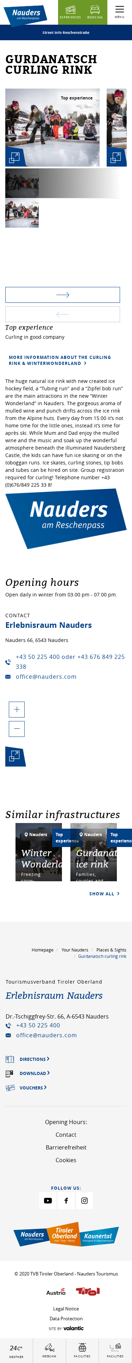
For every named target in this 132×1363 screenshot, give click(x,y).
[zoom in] (17, 709)
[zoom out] (17, 729)
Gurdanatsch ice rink (104, 858)
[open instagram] (84, 1200)
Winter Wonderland (48, 858)
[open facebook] (66, 1200)
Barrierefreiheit (66, 1147)
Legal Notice (66, 1308)
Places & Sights (111, 950)
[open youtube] (47, 1200)
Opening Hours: (66, 1122)
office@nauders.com (46, 676)
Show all (102, 894)
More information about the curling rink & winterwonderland (60, 360)
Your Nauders (75, 950)
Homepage (43, 950)
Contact (66, 1135)
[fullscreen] (14, 158)
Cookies (66, 1160)
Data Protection (66, 1318)
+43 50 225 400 (38, 1025)
